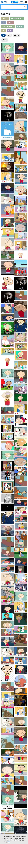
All (3, 35)
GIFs (9, 35)
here (8, 842)
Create (16, 1)
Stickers (16, 35)
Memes (5, 40)
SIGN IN (21, 1)
